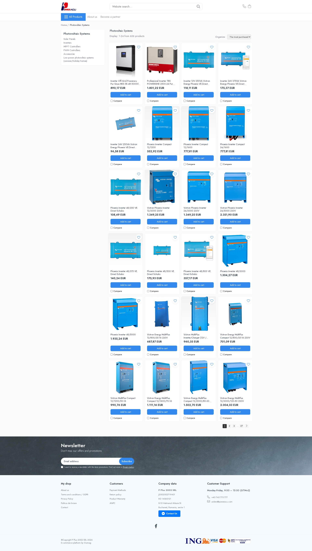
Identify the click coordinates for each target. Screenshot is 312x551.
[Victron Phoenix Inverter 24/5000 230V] (235, 187)
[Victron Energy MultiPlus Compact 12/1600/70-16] (162, 377)
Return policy (115, 494)
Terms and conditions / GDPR (74, 494)
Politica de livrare (69, 503)
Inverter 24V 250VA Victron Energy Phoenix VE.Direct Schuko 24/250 (123, 146)
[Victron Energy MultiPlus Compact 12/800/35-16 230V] (235, 314)
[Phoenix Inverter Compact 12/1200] (162, 123)
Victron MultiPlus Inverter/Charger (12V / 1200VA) (195, 336)
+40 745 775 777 (219, 497)
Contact (64, 507)
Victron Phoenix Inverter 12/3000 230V (158, 209)
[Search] (198, 6)
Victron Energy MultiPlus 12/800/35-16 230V (158, 336)
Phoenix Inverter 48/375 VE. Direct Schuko (123, 273)
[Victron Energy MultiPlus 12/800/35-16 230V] (162, 314)
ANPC (112, 503)
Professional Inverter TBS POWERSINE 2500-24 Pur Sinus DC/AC (160, 82)
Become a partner (110, 17)
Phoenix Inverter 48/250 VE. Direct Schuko (124, 209)
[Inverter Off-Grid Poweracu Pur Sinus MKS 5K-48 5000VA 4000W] (125, 60)
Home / (65, 25)
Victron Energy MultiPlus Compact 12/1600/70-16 (159, 399)
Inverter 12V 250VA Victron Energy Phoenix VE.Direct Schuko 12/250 (197, 82)
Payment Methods (118, 490)
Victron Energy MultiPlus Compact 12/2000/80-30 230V (196, 399)
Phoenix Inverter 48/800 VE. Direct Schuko (197, 273)
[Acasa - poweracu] (77, 6)
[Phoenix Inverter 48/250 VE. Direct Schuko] (125, 187)
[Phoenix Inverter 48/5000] (125, 314)
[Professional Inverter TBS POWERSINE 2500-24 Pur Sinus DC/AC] (162, 60)
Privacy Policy (67, 498)
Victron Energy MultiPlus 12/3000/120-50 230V (232, 399)
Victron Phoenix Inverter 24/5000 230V (231, 209)
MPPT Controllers (72, 46)
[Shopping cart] (249, 6)
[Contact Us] (244, 6)
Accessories (69, 54)
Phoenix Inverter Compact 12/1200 (159, 146)
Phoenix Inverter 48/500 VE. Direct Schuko (161, 273)
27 (241, 426)
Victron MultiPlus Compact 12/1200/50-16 (122, 399)
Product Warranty (117, 498)
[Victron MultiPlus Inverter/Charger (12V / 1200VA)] (198, 314)
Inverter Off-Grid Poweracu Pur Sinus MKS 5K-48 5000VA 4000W (125, 82)
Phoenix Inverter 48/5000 (123, 334)
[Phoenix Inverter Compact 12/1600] (198, 123)
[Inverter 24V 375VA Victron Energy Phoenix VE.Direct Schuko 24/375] (235, 60)
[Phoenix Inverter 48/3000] (235, 250)
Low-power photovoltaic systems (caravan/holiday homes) (79, 59)
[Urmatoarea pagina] (246, 426)
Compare (117, 100)
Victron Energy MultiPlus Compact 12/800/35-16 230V (235, 336)
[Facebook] (156, 526)
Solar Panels (69, 39)
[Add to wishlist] (139, 47)
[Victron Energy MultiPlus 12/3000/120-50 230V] (235, 377)
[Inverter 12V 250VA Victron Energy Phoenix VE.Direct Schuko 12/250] (198, 60)
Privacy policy (128, 467)
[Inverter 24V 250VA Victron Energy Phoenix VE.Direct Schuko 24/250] (125, 123)
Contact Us (171, 513)
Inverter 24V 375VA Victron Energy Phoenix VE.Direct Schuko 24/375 (233, 82)
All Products (75, 17)
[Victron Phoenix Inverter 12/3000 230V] (162, 187)
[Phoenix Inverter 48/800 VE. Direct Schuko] (198, 250)
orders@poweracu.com (221, 501)
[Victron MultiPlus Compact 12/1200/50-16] (125, 377)
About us (92, 17)
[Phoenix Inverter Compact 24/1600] (235, 123)
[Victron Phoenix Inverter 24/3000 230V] (198, 187)
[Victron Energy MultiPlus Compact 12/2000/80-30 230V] (198, 377)
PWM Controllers (72, 50)
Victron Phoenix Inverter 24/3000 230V (195, 209)
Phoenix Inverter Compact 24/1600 (232, 146)
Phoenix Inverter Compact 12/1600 (196, 146)
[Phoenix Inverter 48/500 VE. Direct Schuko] (162, 250)
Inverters (67, 42)
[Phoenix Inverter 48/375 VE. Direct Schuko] (125, 250)
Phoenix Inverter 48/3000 (232, 271)
